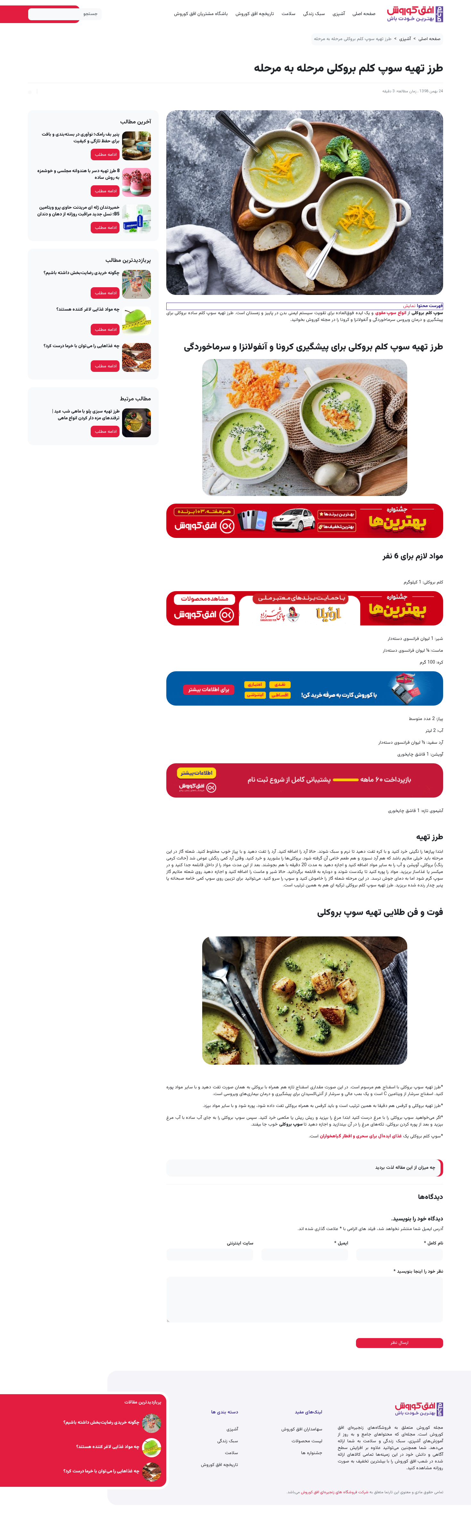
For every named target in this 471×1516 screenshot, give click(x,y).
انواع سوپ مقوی (390, 313)
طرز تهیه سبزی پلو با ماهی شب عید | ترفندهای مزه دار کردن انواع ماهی (86, 415)
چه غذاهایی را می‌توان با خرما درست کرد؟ (82, 346)
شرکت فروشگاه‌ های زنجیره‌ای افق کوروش (334, 1492)
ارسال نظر (400, 1342)
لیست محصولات (307, 1441)
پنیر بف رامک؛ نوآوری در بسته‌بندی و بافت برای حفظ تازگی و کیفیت (81, 138)
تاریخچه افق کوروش (255, 14)
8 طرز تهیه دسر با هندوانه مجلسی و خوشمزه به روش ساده (78, 174)
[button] (30, 91)
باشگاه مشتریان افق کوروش (201, 14)
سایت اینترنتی (240, 1243)
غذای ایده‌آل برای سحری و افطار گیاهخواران (361, 1136)
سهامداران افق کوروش (301, 1429)
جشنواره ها (311, 1453)
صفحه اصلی (364, 14)
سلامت (288, 14)
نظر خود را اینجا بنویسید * (418, 1272)
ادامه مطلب (106, 154)
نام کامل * (433, 1243)
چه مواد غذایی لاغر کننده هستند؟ (88, 309)
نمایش (409, 306)
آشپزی (339, 14)
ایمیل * (341, 1243)
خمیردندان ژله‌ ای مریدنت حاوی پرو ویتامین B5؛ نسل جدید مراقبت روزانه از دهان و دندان (78, 211)
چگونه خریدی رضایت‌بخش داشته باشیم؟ (82, 273)
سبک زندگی (314, 14)
